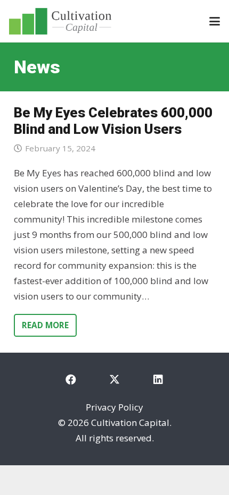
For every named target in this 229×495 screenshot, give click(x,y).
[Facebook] (71, 379)
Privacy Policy (114, 407)
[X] (114, 379)
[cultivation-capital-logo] (60, 21)
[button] (214, 21)
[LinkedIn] (158, 379)
